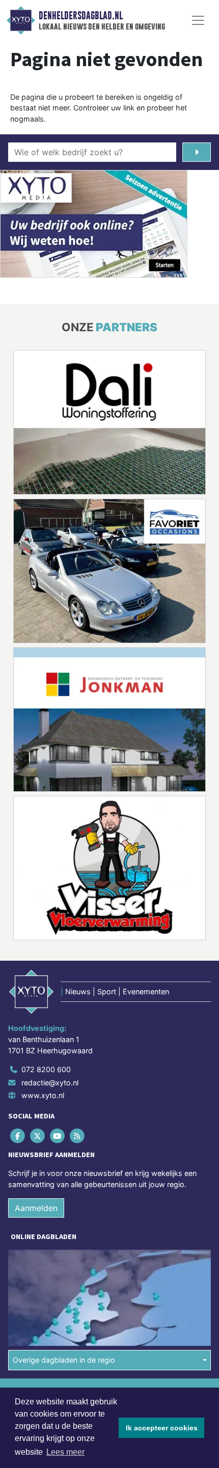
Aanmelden (36, 1208)
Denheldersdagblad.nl (81, 16)
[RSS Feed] (78, 1136)
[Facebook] (18, 1136)
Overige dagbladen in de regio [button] (64, 1360)
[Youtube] (58, 1136)
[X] (38, 1136)
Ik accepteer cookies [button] (162, 1428)
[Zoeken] (196, 152)
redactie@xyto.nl (49, 1082)
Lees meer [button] (65, 1452)
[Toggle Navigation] (198, 20)
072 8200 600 (46, 1069)
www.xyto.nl (42, 1095)
